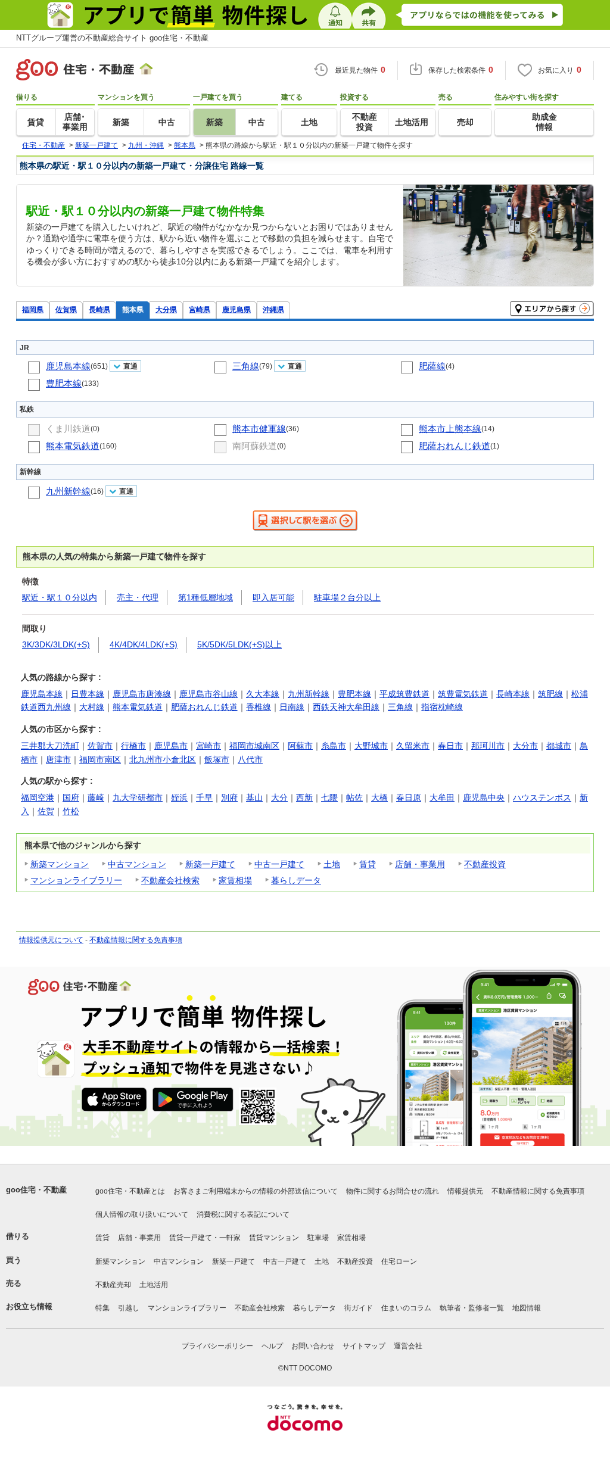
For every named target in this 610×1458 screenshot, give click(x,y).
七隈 (329, 797)
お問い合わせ (312, 1346)
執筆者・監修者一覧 (472, 1308)
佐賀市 (100, 745)
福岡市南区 (100, 759)
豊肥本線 (64, 383)
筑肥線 (550, 694)
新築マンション (59, 864)
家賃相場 (235, 880)
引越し (128, 1308)
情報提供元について (51, 940)
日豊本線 (87, 694)
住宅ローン (399, 1261)
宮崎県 (199, 309)
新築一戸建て (210, 864)
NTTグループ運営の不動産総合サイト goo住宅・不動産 (112, 37)
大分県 (166, 309)
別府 (229, 797)
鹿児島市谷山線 (208, 694)
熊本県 (133, 309)
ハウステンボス (542, 797)
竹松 (71, 811)
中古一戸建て (279, 864)
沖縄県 (273, 309)
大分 (279, 797)
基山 (254, 797)
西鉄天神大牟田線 (346, 707)
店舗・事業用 (420, 864)
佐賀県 (66, 309)
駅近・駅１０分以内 (59, 597)
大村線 (91, 707)
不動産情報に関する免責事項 (135, 940)
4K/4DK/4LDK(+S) (144, 644)
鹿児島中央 (484, 797)
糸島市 (333, 745)
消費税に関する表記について (243, 1214)
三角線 (245, 366)
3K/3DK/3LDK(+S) (56, 644)
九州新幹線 (68, 491)
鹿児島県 (236, 309)
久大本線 (262, 694)
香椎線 (258, 707)
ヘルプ (272, 1346)
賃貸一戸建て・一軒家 (205, 1237)
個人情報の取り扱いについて (141, 1214)
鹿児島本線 (68, 366)
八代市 (250, 759)
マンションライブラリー (76, 880)
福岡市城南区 (254, 745)
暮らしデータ (296, 880)
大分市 (525, 745)
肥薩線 (432, 366)
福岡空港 (37, 797)
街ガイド (358, 1308)
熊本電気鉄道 (72, 446)
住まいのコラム (406, 1308)
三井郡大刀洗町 (50, 745)
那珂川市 (488, 745)
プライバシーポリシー (217, 1346)
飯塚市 (216, 759)
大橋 (379, 797)
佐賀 (46, 811)
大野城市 (371, 745)
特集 (102, 1308)
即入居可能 (273, 597)
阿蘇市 (300, 745)
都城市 (558, 745)
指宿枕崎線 (442, 707)
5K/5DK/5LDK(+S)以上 (239, 644)
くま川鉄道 (68, 428)
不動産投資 (485, 864)
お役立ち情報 (29, 1306)
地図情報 (526, 1308)
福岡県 (32, 309)
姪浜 (179, 797)
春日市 (450, 745)
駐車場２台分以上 (347, 597)
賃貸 (367, 864)
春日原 (408, 797)
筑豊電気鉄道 (463, 694)
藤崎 (96, 797)
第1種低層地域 (205, 597)
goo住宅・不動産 (36, 1189)
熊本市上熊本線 (450, 428)
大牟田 (442, 797)
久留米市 (413, 745)
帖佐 (354, 797)
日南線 (291, 707)
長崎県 (99, 309)
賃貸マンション (274, 1237)
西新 (304, 797)
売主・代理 (137, 597)
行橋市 (133, 745)
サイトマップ (364, 1346)
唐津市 (58, 759)
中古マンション (137, 864)
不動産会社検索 (170, 880)
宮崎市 (208, 745)
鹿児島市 (171, 745)
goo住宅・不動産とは (130, 1191)
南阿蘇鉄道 (254, 446)
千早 (204, 797)
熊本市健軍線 (259, 428)
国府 (71, 797)
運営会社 (408, 1346)
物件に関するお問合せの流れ (392, 1191)
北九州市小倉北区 (162, 759)
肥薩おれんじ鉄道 (454, 446)
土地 (331, 864)
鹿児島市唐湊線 (142, 694)
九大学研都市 (138, 797)
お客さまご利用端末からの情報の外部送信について (255, 1191)
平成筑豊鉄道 (404, 694)
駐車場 (318, 1237)
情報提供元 (465, 1191)
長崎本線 (513, 694)
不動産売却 (113, 1285)
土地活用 (153, 1285)
